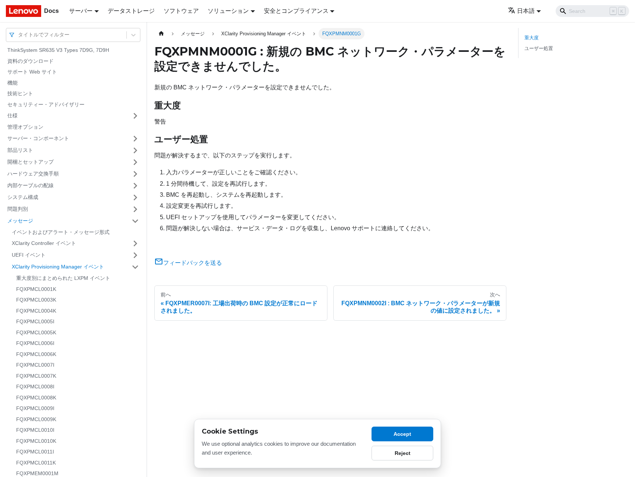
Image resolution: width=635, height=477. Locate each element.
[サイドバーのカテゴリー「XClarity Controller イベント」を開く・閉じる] (135, 243)
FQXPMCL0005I (35, 321)
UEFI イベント (29, 255)
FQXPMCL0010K (36, 441)
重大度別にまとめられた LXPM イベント (63, 278)
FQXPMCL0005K (36, 332)
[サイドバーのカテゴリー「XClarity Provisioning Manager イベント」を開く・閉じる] (135, 267)
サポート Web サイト (32, 72)
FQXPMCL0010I (35, 430)
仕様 (12, 115)
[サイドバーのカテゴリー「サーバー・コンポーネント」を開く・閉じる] (135, 139)
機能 (12, 83)
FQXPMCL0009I (35, 408)
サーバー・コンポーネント (38, 138)
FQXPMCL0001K (36, 289)
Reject (402, 453)
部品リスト (20, 150)
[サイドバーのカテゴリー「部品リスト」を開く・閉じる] (135, 150)
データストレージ (131, 11)
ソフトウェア (181, 11)
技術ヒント (20, 93)
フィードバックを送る (192, 263)
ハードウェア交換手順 (33, 174)
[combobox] (18, 35)
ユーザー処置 (538, 48)
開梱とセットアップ (30, 162)
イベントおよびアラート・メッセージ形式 (61, 232)
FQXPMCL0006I (35, 343)
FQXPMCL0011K (36, 463)
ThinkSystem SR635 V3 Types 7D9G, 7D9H (58, 50)
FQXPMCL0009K (36, 419)
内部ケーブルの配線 (30, 185)
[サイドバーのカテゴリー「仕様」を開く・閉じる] (135, 116)
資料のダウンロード (30, 61)
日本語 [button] (526, 11)
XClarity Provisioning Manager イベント (58, 267)
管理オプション (25, 127)
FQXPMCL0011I (35, 452)
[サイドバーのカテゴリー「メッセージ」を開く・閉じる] (135, 221)
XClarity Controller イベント (44, 243)
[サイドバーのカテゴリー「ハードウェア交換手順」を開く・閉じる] (135, 174)
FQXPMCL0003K (36, 300)
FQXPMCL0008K (36, 398)
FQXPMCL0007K (36, 376)
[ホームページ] (161, 33)
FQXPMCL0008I (35, 386)
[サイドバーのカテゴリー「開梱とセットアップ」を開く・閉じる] (135, 162)
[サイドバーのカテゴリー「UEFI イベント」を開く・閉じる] (135, 255)
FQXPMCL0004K (36, 311)
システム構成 (22, 197)
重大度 (531, 37)
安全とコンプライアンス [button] (296, 11)
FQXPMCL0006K (36, 354)
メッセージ (20, 221)
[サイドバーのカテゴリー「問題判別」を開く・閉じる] (135, 209)
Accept (402, 434)
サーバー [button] (81, 11)
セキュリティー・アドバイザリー (46, 104)
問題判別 (17, 209)
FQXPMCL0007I (35, 365)
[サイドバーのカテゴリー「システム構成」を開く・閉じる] (135, 197)
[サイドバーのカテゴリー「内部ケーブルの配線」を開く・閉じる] (135, 186)
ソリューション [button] (228, 11)
